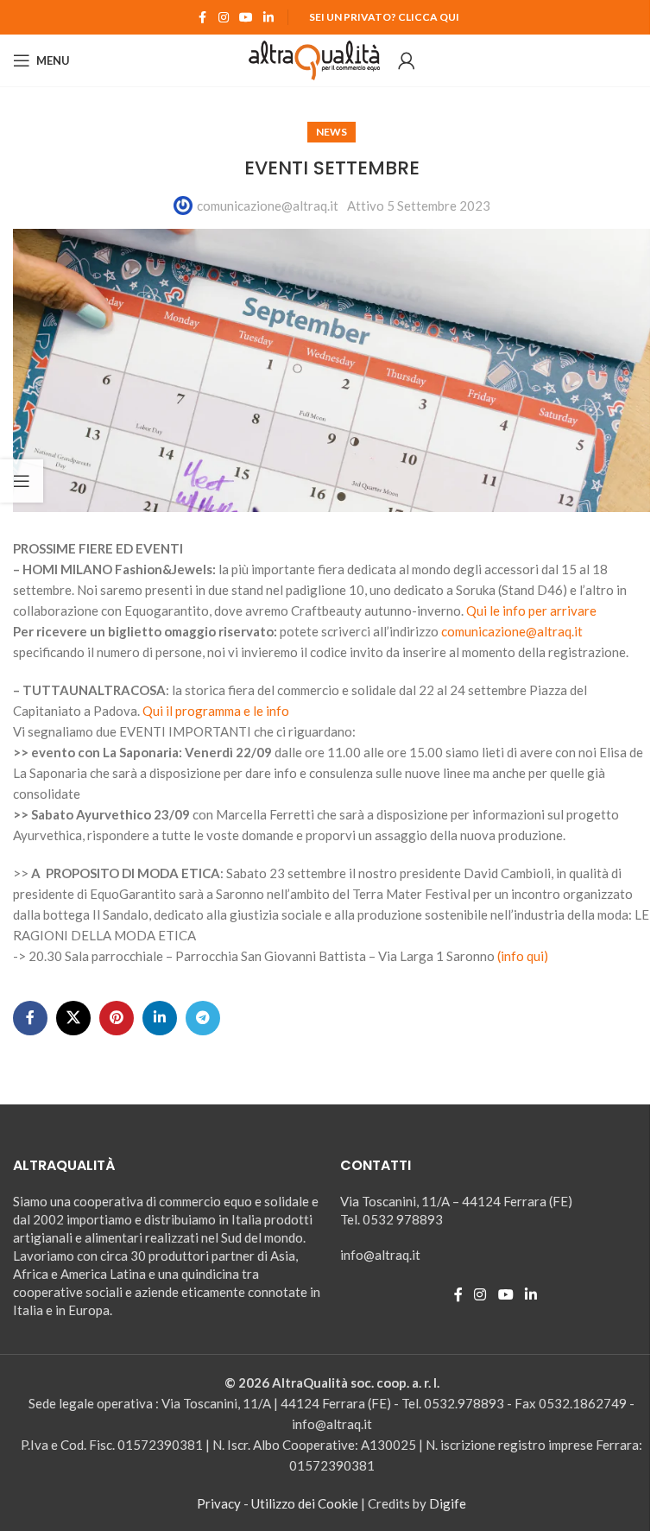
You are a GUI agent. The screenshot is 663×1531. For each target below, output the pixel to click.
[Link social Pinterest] (116, 1018)
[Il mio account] (406, 60)
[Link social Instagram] (223, 17)
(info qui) (522, 956)
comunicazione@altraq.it (267, 205)
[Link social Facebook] (203, 17)
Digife (447, 1503)
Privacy (219, 1503)
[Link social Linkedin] (268, 17)
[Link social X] (73, 1018)
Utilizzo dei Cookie (304, 1503)
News (331, 131)
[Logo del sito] (315, 58)
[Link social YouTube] (246, 17)
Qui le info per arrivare (531, 610)
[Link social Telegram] (203, 1018)
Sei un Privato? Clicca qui (384, 16)
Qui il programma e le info (214, 710)
